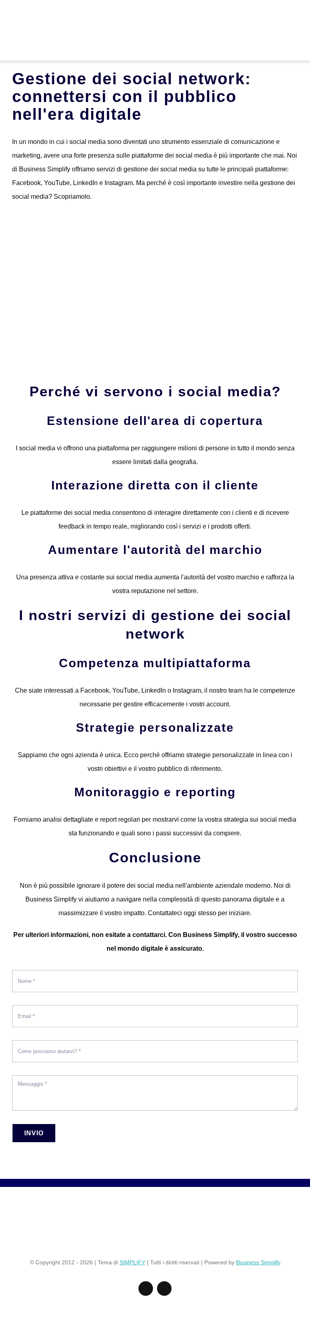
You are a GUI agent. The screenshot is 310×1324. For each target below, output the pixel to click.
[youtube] (164, 1288)
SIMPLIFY (132, 1262)
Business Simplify (258, 1262)
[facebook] (145, 1288)
